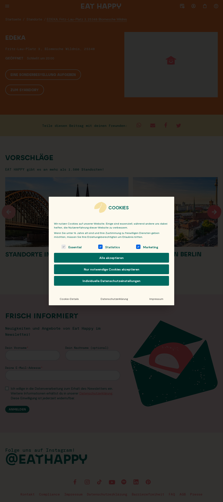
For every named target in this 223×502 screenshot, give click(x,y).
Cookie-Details (69, 298)
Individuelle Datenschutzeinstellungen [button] (111, 281)
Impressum (156, 298)
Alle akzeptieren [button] (111, 258)
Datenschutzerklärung (114, 298)
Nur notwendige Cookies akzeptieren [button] (111, 269)
